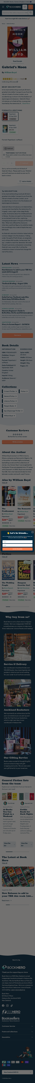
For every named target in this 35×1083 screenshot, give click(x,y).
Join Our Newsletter (17, 549)
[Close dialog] (33, 532)
